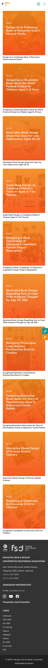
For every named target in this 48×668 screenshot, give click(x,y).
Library (6, 638)
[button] (44, 4)
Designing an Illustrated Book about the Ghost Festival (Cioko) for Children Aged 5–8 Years (23, 110)
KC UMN (6, 642)
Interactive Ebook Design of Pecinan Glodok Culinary (22, 479)
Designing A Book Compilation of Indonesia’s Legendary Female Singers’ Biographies (22, 268)
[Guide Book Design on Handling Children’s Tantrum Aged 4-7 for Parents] (24, 170)
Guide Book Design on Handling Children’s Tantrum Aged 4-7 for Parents (21, 216)
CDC (5, 649)
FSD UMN (7, 619)
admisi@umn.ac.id (17, 590)
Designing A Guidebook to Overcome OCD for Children (23, 531)
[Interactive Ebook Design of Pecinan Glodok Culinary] (24, 433)
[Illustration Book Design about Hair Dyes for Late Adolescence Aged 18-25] (24, 118)
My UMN (6, 623)
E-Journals (7, 646)
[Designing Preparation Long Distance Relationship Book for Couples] (24, 328)
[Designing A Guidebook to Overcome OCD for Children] (24, 486)
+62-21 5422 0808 (11, 574)
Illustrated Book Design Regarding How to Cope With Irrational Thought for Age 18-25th (24, 321)
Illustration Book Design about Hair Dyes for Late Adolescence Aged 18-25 (22, 163)
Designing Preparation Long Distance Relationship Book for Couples (19, 374)
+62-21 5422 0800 (11, 578)
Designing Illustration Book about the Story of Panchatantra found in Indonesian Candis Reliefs (24, 426)
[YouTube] (11, 596)
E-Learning (7, 627)
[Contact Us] (45, 331)
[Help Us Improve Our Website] (45, 337)
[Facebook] (17, 596)
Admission (7, 616)
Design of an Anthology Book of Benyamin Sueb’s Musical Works (21, 58)
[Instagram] (4, 596)
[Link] (2, 4)
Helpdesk (7, 634)
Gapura (6, 631)
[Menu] (38, 4)
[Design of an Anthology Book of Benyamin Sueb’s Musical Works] (24, 12)
